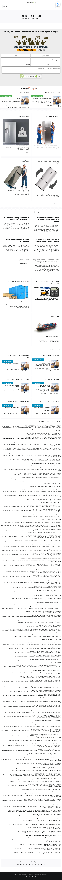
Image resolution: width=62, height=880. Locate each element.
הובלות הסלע (24, 92)
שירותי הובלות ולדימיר (53, 92)
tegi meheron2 (23, 260)
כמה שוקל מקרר (23, 116)
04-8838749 (8, 361)
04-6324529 (8, 405)
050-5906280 (38, 359)
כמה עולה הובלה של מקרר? (49, 116)
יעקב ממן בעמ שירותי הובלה (49, 401)
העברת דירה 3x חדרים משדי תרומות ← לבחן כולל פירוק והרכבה (16, 219)
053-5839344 (38, 383)
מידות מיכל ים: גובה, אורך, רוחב (17, 281)
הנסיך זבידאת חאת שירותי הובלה (17, 379)
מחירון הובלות (57, 204)
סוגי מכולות (55, 316)
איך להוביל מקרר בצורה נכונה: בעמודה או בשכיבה (48, 162)
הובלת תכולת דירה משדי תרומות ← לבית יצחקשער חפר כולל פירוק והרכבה (47, 220)
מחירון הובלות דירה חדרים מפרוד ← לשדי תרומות (16, 240)
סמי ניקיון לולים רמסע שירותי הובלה (46, 355)
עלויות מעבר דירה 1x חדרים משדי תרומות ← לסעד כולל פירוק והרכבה (46, 240)
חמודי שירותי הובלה (52, 379)
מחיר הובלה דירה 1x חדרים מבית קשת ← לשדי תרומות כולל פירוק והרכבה (46, 261)
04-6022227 (38, 405)
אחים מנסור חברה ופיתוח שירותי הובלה (17, 356)
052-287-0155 (37, 96)
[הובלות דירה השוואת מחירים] (31, 37)
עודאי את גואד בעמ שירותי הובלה (17, 401)
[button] (58, 4)
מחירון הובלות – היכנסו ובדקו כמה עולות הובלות (47, 282)
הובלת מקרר (24, 161)
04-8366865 (8, 383)
